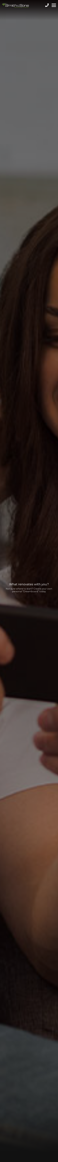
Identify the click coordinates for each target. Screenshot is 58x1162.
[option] (29, 581)
